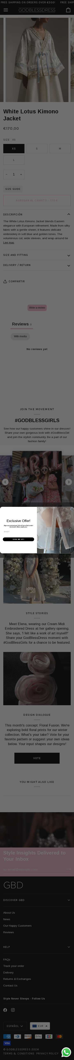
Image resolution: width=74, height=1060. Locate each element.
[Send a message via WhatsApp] (66, 1052)
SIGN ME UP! (18, 539)
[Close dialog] (72, 509)
